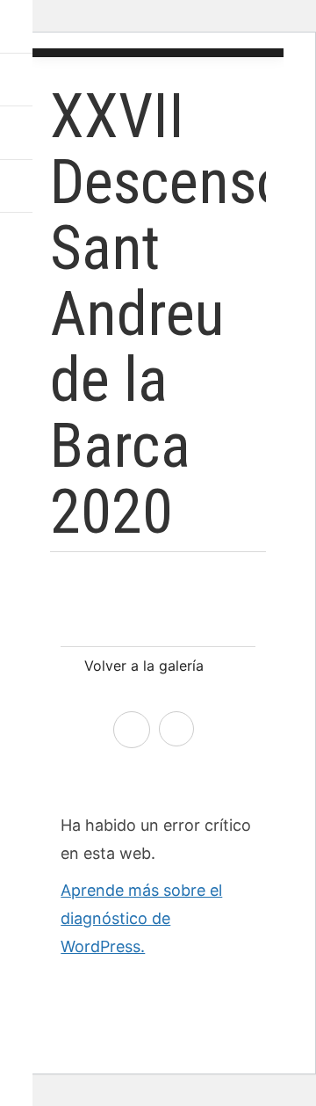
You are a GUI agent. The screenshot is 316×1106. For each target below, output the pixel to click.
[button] (19, 26)
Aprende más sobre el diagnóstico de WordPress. (141, 918)
